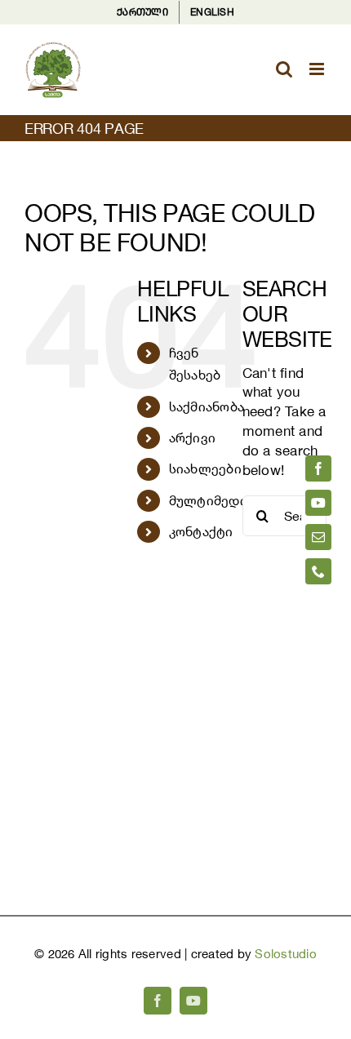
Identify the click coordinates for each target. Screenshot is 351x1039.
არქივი (192, 437)
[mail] (318, 537)
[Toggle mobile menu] (318, 69)
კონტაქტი (201, 531)
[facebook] (318, 468)
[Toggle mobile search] (284, 69)
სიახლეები (205, 468)
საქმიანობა (207, 406)
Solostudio (286, 953)
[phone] (318, 571)
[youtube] (318, 503)
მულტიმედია (212, 500)
